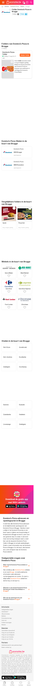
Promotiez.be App (7, 618)
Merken (4, 616)
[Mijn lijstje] (27, 2)
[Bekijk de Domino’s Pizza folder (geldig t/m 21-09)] (8, 69)
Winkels (7, 6)
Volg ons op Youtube (7, 637)
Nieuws (4, 624)
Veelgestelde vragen (7, 609)
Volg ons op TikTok (7, 639)
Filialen (22, 6)
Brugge (5, 566)
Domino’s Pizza (14, 6)
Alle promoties (6, 614)
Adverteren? (5, 611)
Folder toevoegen (6, 622)
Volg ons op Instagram (8, 634)
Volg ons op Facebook (8, 632)
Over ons (4, 620)
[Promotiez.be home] (13, 2)
